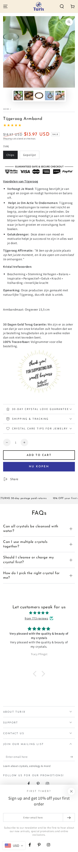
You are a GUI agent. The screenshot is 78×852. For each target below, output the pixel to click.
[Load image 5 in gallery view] (49, 95)
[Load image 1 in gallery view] (18, 95)
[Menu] (5, 6)
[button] (61, 6)
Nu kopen (39, 466)
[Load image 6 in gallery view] (59, 95)
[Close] (71, 791)
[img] (39, 613)
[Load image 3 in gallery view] (28, 95)
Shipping (7, 138)
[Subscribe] (72, 757)
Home (6, 109)
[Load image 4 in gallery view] (39, 95)
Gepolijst (31, 156)
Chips (12, 156)
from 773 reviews (36, 618)
